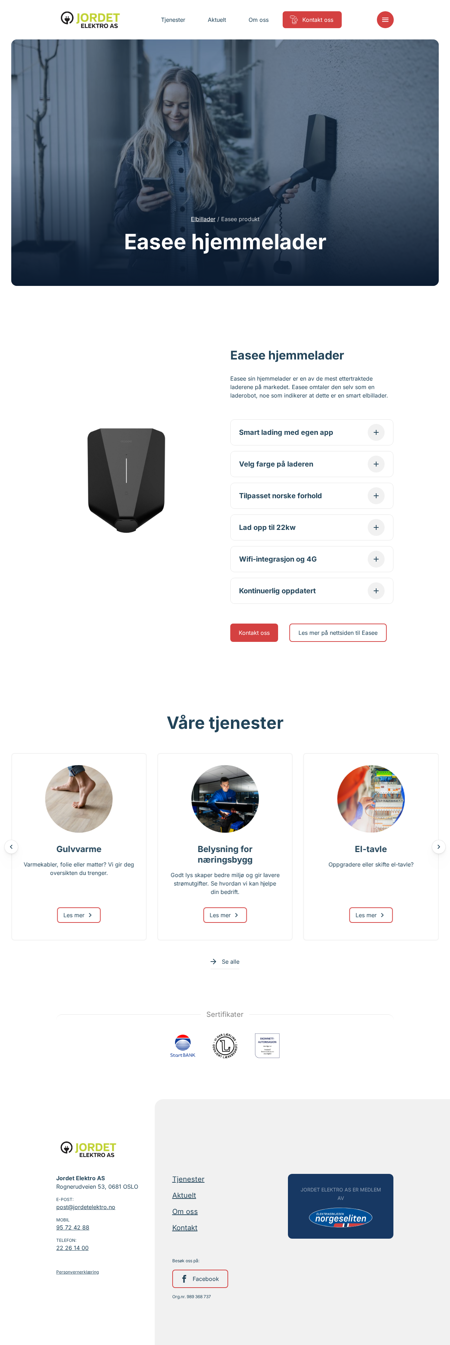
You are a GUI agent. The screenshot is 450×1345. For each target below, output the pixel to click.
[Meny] (385, 19)
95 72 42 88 (72, 1227)
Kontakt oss (254, 632)
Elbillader (203, 219)
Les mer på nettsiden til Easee (338, 632)
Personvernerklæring (77, 1272)
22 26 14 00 (72, 1247)
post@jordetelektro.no (85, 1206)
